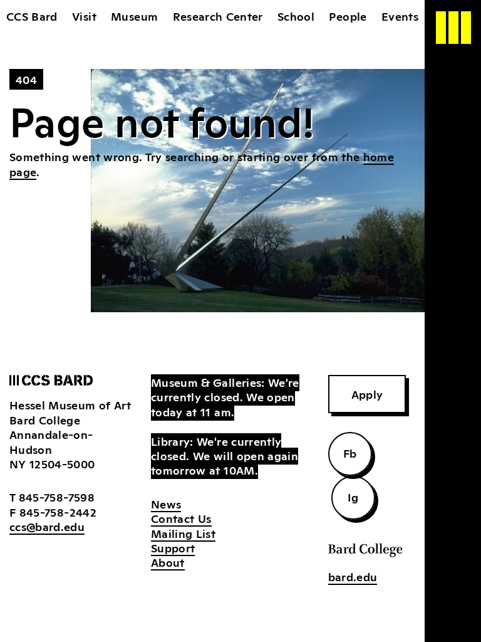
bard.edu (353, 576)
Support (173, 547)
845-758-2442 (57, 511)
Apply (367, 393)
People (347, 15)
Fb (350, 452)
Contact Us (181, 517)
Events (399, 15)
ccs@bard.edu (47, 526)
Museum (134, 15)
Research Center (218, 15)
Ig (353, 496)
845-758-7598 (57, 496)
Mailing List (183, 532)
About (168, 561)
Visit (84, 15)
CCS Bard (32, 15)
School (295, 15)
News (166, 503)
